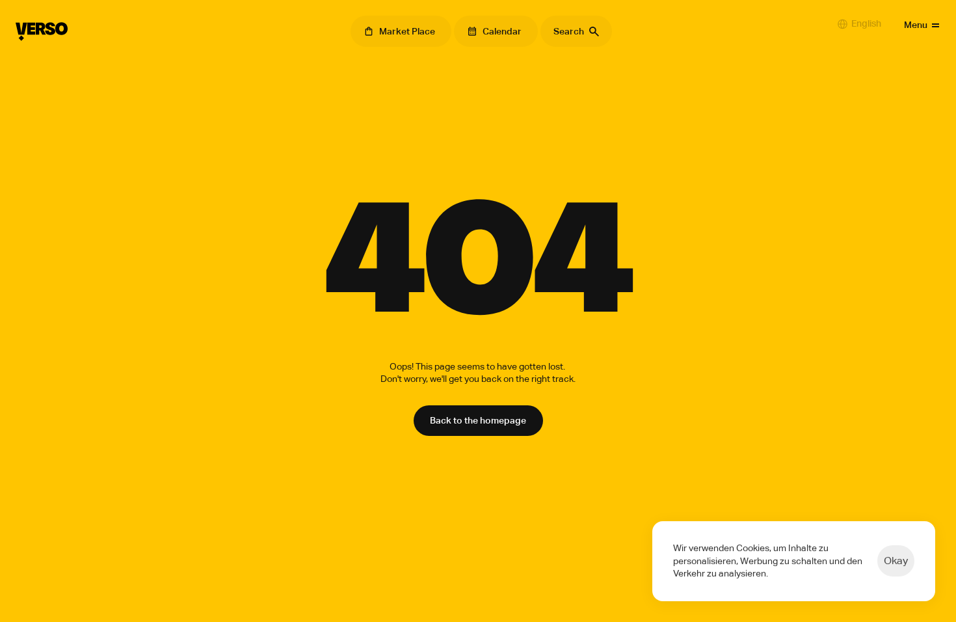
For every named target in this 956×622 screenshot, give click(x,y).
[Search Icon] (576, 31)
